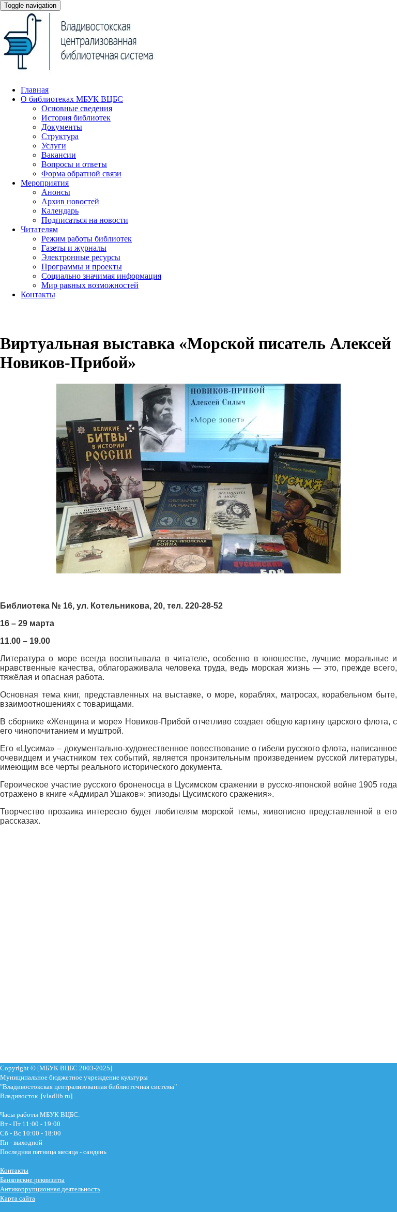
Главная (35, 89)
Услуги (53, 145)
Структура (60, 136)
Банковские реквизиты (32, 1180)
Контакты (38, 294)
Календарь (60, 210)
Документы (61, 127)
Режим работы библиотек (86, 238)
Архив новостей (70, 201)
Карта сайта (17, 1198)
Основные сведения (76, 108)
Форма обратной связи (81, 173)
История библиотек (76, 117)
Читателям (39, 229)
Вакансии (58, 154)
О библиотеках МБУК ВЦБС (72, 99)
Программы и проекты (81, 266)
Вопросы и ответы (74, 164)
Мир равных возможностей (90, 285)
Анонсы (55, 192)
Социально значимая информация (101, 275)
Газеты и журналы (73, 248)
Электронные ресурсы (80, 257)
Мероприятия (45, 182)
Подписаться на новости (84, 220)
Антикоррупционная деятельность (50, 1189)
